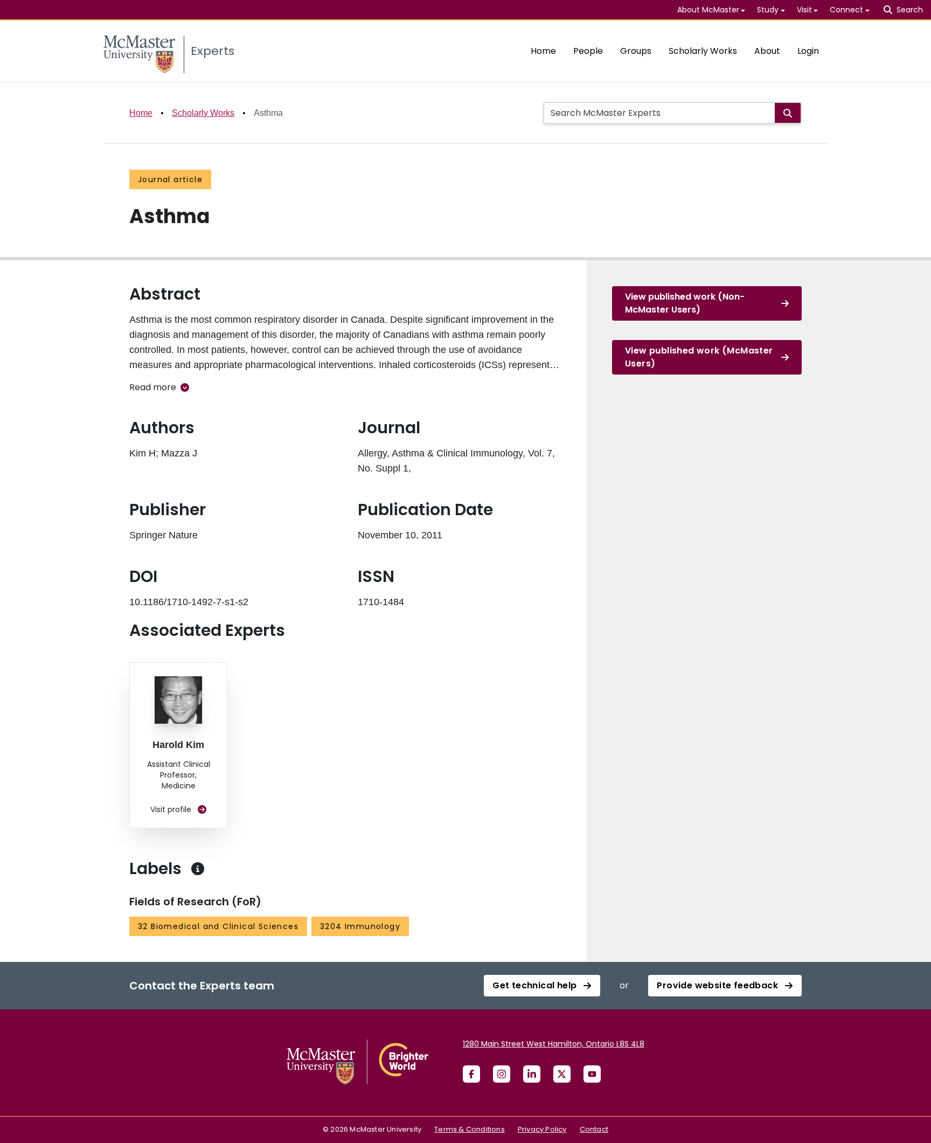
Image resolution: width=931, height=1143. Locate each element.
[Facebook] (471, 1074)
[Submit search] (788, 113)
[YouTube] (592, 1074)
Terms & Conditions (469, 1129)
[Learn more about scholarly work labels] (197, 869)
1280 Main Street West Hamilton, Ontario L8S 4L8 (553, 1044)
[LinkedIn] (531, 1074)
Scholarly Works (703, 51)
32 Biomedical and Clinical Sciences (218, 926)
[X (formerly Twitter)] (562, 1074)
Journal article (170, 179)
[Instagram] (501, 1074)
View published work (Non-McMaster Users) (685, 303)
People (588, 51)
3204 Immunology (360, 926)
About (767, 51)
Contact (594, 1129)
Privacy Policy (542, 1129)
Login (808, 51)
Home (543, 51)
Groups (635, 51)
